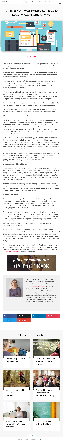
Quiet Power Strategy (11, 252)
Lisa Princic (32, 56)
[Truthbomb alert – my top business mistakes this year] (46, 353)
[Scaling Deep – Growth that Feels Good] (16, 353)
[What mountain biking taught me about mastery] (16, 385)
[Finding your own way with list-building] (46, 416)
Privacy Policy (41, 439)
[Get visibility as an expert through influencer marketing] (46, 385)
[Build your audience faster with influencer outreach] (16, 416)
